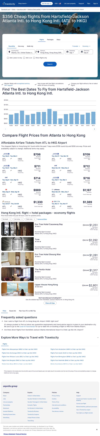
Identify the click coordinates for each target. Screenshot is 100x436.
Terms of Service (21, 434)
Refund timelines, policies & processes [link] (86, 406)
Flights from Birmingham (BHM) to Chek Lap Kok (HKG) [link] (68, 356)
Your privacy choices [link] (57, 411)
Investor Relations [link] (8, 411)
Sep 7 (71, 53)
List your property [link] (8, 402)
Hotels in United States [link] (34, 395)
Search (50, 64)
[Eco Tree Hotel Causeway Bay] (66, 229)
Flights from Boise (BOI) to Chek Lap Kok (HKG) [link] (17, 364)
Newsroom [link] (6, 408)
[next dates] (94, 129)
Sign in (95, 3)
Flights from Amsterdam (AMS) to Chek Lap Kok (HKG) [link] (68, 349)
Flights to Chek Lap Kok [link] (34, 9)
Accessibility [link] (55, 408)
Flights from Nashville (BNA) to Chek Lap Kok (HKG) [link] (67, 360)
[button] (50, 337)
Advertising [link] (6, 417)
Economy (85, 46)
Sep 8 (86, 53)
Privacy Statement (9, 434)
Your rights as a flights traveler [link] (84, 413)
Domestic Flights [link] (32, 405)
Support (81, 3)
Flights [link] (13, 9)
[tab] (42, 39)
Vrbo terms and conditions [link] (59, 405)
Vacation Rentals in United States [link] (37, 399)
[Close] (97, 429)
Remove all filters (42, 219)
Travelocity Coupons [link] (33, 414)
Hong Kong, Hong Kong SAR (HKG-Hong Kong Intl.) (52, 53)
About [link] (4, 395)
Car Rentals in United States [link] (35, 408)
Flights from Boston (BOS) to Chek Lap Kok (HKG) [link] (66, 364)
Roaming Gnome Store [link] (9, 414)
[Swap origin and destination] (36, 51)
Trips (88, 3)
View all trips (50, 303)
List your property (70, 3)
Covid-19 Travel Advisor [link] (27, 326)
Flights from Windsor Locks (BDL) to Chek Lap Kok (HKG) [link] (20, 356)
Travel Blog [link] (31, 420)
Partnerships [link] (6, 405)
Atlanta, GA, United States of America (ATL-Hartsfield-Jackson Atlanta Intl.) (23, 53)
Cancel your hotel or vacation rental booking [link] (86, 399)
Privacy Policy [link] (56, 395)
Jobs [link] (4, 399)
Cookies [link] (54, 399)
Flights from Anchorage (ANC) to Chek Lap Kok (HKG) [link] (19, 353)
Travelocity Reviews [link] (33, 411)
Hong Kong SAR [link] (21, 9)
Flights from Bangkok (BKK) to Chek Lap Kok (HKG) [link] (18, 360)
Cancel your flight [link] (81, 403)
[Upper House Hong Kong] (66, 289)
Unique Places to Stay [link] (34, 417)
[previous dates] (5, 129)
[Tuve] (66, 244)
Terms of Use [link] (55, 402)
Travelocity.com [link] (5, 9)
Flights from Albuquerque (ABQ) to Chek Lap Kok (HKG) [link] (19, 349)
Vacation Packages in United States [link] (37, 402)
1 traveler (75, 46)
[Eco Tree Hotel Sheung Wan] (66, 259)
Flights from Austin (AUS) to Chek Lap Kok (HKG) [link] (66, 353)
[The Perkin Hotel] (66, 274)
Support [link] (78, 395)
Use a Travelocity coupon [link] (83, 409)
